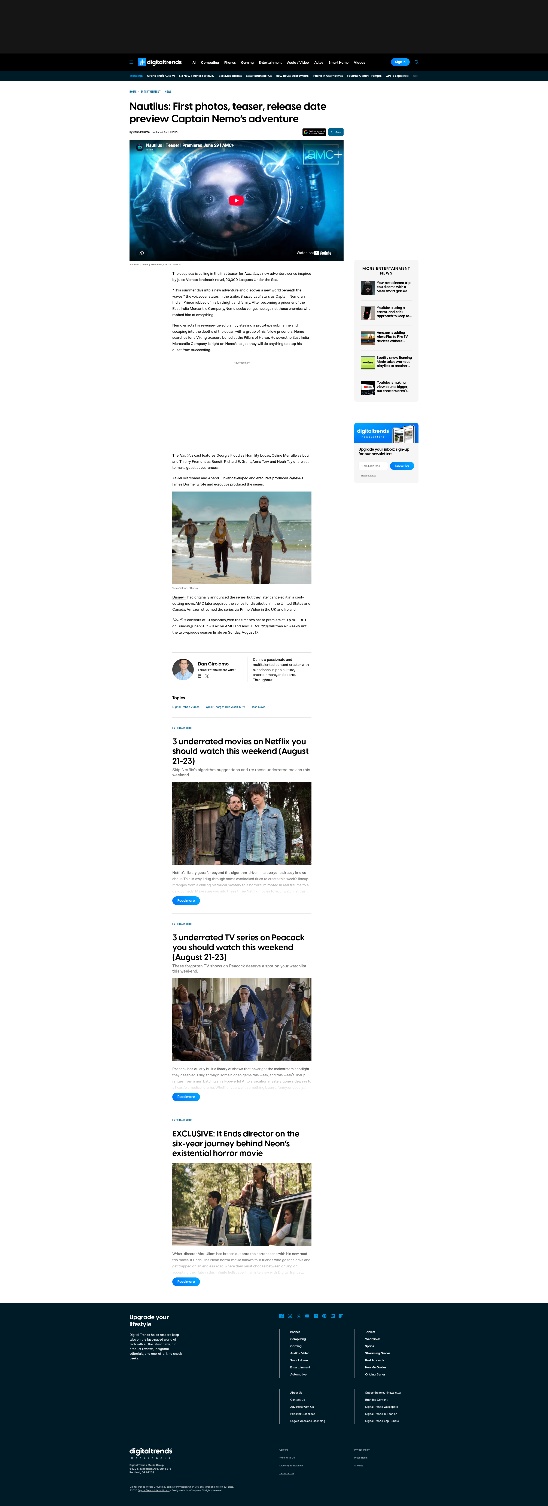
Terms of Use (286, 1473)
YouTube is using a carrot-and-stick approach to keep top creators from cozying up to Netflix (394, 316)
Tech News (258, 706)
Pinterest (324, 1316)
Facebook (281, 1316)
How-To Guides (375, 1367)
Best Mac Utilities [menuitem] (230, 76)
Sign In (400, 62)
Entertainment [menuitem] (270, 62)
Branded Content (376, 1399)
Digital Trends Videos (186, 706)
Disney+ (179, 597)
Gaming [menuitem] (247, 62)
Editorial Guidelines (302, 1413)
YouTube (307, 1316)
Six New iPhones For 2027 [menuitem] (196, 76)
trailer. (235, 296)
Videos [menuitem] (359, 62)
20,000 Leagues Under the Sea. (251, 279)
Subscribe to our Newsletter (383, 1392)
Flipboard (341, 1316)
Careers (283, 1449)
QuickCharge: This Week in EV (225, 706)
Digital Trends (152, 68)
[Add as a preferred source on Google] (314, 132)
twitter (207, 676)
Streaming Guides (377, 1353)
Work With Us (287, 1457)
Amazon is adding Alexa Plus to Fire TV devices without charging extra (392, 339)
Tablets (370, 1332)
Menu (131, 62)
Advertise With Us (302, 1406)
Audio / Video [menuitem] (298, 62)
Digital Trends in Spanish (381, 1413)
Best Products (374, 1360)
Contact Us (297, 1399)
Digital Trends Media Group (153, 1490)
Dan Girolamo (141, 132)
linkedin (199, 676)
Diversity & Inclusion (291, 1465)
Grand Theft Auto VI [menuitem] (161, 76)
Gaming (296, 1346)
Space (369, 1346)
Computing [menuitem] (210, 62)
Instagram (290, 1316)
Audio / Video (299, 1353)
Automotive (298, 1374)
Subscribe (402, 466)
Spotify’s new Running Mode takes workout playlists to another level (394, 364)
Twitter (298, 1316)
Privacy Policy (368, 475)
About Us (296, 1392)
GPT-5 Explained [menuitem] (397, 76)
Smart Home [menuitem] (338, 62)
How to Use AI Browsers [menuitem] (292, 76)
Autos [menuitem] (318, 62)
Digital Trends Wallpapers (381, 1406)
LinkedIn (333, 1316)
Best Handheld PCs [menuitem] (259, 76)
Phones (295, 1332)
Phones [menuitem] (230, 62)
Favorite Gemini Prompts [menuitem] (364, 76)
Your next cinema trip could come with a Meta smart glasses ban (394, 289)
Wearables (372, 1339)
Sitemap (358, 1465)
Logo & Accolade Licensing (307, 1421)
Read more (186, 900)
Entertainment (300, 1367)
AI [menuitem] (194, 62)
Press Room (361, 1457)
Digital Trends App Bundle (382, 1421)
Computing (298, 1339)
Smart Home (299, 1360)
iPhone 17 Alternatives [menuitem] (328, 76)
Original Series (375, 1374)
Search (416, 62)
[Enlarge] (306, 497)
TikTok (316, 1316)
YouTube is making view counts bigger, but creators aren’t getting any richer (392, 388)
